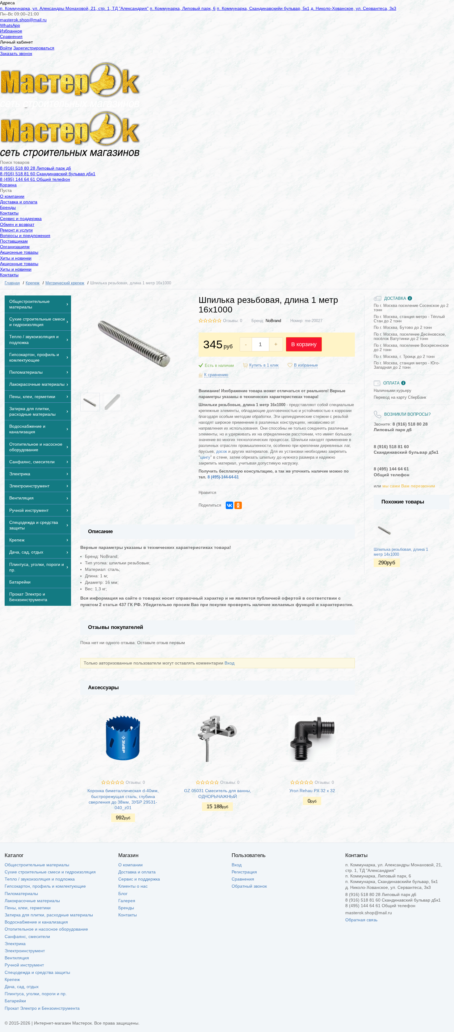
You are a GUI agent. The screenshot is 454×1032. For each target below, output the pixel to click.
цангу (205, 457)
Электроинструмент (25, 950)
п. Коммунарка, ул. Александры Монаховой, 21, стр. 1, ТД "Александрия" (74, 8)
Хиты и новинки (16, 258)
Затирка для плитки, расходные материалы (49, 914)
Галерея (126, 900)
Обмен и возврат (17, 224)
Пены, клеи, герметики (28, 907)
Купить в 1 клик (264, 365)
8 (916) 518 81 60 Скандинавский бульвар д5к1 (47, 173)
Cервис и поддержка (21, 218)
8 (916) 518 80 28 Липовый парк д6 (35, 168)
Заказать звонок (16, 53)
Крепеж (12, 979)
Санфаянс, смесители (27, 936)
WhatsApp (10, 25)
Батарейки (15, 1000)
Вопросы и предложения (25, 235)
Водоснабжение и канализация (36, 921)
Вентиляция (17, 957)
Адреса (7, 2)
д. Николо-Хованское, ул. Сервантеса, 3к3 (353, 8)
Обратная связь (361, 919)
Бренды (8, 207)
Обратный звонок (249, 886)
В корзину (304, 344)
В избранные (306, 365)
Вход (229, 662)
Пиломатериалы (21, 893)
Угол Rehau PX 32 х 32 (312, 790)
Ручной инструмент (24, 964)
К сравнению (216, 375)
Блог (123, 893)
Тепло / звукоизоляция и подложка (40, 879)
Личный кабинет (16, 42)
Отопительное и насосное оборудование (46, 929)
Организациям (15, 246)
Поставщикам (14, 241)
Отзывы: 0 (232, 321)
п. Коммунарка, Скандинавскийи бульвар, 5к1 (263, 8)
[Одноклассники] (238, 505)
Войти (6, 47)
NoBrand (273, 321)
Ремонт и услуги (16, 229)
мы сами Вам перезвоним (408, 485)
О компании (12, 196)
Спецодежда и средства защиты (37, 972)
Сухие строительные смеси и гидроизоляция (50, 871)
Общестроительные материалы (37, 864)
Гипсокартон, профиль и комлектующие (45, 886)
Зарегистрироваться (33, 47)
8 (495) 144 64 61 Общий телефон (35, 179)
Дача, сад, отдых (22, 986)
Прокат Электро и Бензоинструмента (42, 1008)
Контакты (9, 212)
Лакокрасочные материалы (32, 900)
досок (221, 451)
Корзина (8, 184)
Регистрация (244, 871)
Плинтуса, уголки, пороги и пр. (36, 993)
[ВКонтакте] (229, 505)
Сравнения (11, 36)
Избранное (11, 30)
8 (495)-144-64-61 (223, 477)
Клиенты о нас (133, 886)
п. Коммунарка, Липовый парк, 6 (183, 8)
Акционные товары (19, 252)
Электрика (15, 943)
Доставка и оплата (18, 201)
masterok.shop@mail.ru (23, 19)
